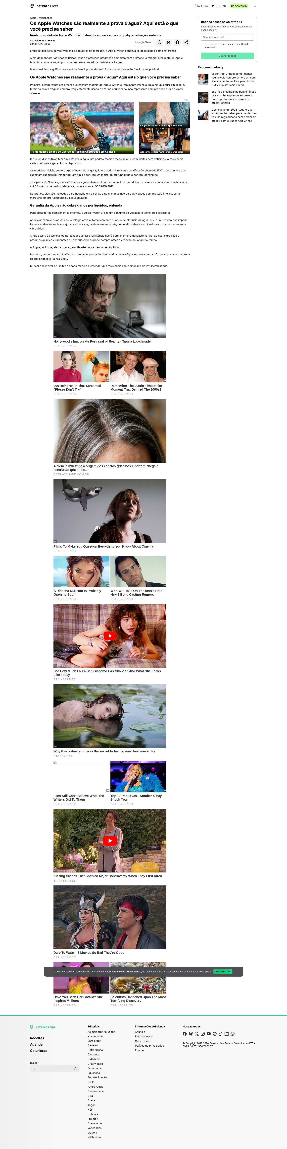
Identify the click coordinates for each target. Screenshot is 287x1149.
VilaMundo (94, 1137)
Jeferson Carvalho (44, 40)
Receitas (220, 5)
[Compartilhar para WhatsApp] (159, 42)
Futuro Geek (95, 1086)
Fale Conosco (143, 1036)
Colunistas (38, 1051)
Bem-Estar (94, 1040)
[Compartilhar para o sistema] (186, 42)
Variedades (45, 18)
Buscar (34, 1062)
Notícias (93, 1114)
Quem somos (143, 1041)
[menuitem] (55, 1039)
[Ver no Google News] (143, 42)
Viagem (92, 1132)
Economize (94, 1068)
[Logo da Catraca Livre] (44, 5)
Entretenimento (97, 1077)
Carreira (93, 1045)
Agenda (203, 5)
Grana (91, 1100)
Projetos (93, 1118)
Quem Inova (95, 1123)
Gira (90, 1095)
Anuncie (241, 5)
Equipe (139, 1050)
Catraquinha (95, 1050)
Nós (90, 1109)
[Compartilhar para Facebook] (177, 42)
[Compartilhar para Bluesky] (168, 42)
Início (33, 18)
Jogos (91, 1105)
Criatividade (95, 1063)
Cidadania (94, 1059)
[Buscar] (75, 1068)
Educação (94, 1073)
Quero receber (227, 55)
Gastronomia (96, 1091)
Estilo (91, 1082)
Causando (94, 1054)
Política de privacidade (149, 1045)
